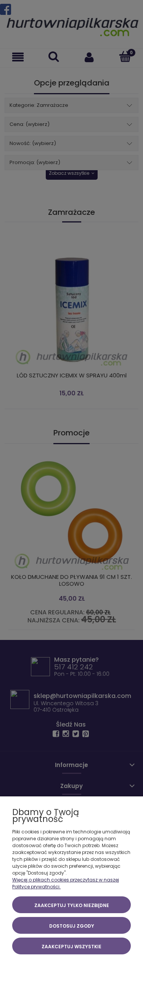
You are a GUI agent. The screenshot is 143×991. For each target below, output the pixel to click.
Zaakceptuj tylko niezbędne (71, 905)
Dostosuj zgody (71, 926)
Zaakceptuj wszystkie (71, 946)
